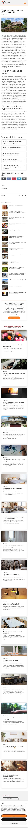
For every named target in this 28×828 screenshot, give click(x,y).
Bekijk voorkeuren (14, 823)
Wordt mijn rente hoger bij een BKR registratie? (14, 148)
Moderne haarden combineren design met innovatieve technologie (17, 293)
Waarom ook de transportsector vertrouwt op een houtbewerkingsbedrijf (17, 212)
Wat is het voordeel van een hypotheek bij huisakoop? (14, 154)
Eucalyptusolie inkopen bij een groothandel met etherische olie (15, 286)
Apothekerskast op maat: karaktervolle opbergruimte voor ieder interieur (16, 237)
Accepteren (14, 816)
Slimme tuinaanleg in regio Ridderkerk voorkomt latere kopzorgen (16, 268)
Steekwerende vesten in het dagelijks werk (17, 279)
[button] (26, 803)
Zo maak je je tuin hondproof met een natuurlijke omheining (16, 249)
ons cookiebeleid (22, 811)
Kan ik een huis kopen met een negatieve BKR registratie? (14, 142)
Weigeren (14, 819)
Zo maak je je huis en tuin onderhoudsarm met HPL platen (17, 243)
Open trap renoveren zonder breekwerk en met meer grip (17, 255)
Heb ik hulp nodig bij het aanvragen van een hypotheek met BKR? (14, 167)
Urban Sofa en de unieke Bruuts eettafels (13, 689)
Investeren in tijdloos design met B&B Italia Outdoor (16, 218)
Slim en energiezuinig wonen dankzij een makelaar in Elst (17, 224)
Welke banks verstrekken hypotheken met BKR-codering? (14, 160)
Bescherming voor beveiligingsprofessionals (14, 262)
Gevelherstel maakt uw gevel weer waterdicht (16, 206)
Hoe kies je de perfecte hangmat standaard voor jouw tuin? (15, 230)
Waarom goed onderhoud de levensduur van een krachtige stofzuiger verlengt (17, 274)
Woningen (5, 14)
